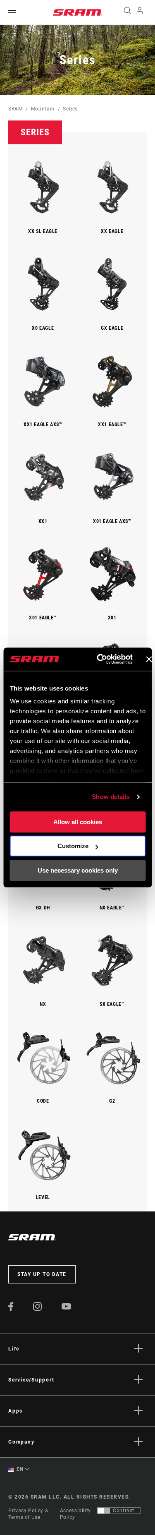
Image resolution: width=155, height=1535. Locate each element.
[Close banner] (149, 659)
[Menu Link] (12, 12)
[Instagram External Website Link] (37, 1309)
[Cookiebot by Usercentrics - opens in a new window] (99, 659)
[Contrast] (104, 1510)
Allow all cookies (77, 821)
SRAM (15, 109)
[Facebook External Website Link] (11, 1309)
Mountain (43, 109)
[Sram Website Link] (78, 12)
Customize (72, 845)
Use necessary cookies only (78, 870)
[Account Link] (139, 12)
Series (70, 109)
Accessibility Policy (75, 1514)
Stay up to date (42, 1274)
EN (19, 1469)
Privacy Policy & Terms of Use (28, 1514)
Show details (110, 796)
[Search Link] (127, 12)
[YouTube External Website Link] (67, 1307)
